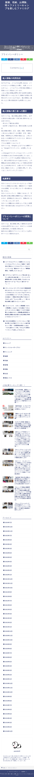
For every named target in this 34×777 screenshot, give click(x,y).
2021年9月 (8, 592)
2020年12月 (9, 631)
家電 (6, 365)
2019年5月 (8, 714)
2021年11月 (9, 583)
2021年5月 (8, 609)
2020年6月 (8, 657)
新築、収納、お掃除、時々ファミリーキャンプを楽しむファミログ (17, 5)
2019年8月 (8, 701)
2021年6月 (8, 605)
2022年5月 (8, 557)
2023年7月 (8, 535)
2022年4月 (8, 561)
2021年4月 (8, 614)
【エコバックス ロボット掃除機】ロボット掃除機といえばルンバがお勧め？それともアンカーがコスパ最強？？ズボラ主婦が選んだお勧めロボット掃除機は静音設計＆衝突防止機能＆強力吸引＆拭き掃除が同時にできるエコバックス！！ (17, 311)
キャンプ (8, 343)
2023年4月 (8, 544)
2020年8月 (8, 648)
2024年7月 (8, 522)
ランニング (8, 352)
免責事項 (23, 771)
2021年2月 (8, 622)
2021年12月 (9, 579)
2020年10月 (9, 640)
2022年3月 (8, 566)
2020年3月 (8, 670)
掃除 (6, 369)
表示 (22, 68)
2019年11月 (9, 687)
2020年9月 (8, 644)
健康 (6, 356)
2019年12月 (9, 683)
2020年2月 (8, 674)
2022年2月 (8, 570)
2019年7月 (8, 705)
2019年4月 (8, 718)
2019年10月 (9, 692)
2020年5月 (8, 661)
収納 (6, 360)
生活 (6, 373)
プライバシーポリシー (13, 771)
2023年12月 (9, 527)
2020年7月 (8, 653)
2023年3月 (8, 548)
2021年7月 (8, 600)
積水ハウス (8, 378)
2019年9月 (8, 696)
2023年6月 (8, 540)
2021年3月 (8, 618)
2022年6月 (8, 553)
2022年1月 (8, 574)
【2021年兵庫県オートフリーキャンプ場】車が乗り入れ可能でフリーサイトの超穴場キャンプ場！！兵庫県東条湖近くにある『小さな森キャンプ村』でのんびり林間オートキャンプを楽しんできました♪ (17, 325)
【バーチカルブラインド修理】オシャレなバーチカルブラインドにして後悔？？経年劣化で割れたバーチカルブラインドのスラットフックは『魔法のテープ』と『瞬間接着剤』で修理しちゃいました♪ (17, 266)
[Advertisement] (17, 27)
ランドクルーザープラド (12, 347)
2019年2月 (8, 727)
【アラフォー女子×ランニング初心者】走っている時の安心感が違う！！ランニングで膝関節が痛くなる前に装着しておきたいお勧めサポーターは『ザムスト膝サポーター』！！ (18, 279)
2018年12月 (9, 731)
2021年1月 (8, 627)
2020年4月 (8, 666)
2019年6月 (8, 709)
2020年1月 (8, 679)
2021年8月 (8, 596)
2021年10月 (9, 587)
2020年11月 (9, 635)
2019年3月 (8, 722)
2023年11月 (9, 531)
